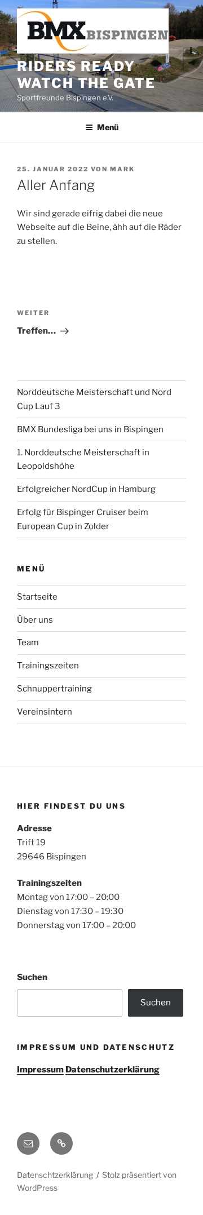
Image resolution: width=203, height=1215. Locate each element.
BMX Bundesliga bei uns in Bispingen (90, 429)
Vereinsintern (44, 712)
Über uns (35, 620)
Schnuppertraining (54, 689)
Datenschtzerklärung (55, 1174)
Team (28, 642)
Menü (107, 127)
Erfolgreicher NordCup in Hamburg (86, 489)
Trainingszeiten (48, 665)
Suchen (32, 977)
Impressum (40, 1070)
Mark (122, 169)
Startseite (37, 597)
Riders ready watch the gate (86, 74)
